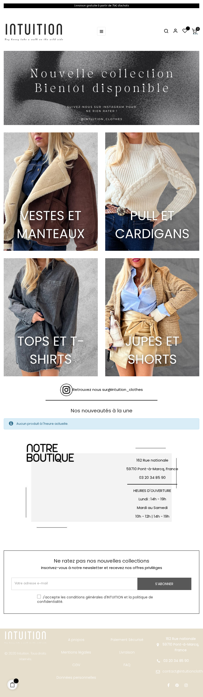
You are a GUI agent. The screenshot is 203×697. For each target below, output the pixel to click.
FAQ (127, 664)
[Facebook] (168, 685)
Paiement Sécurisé (127, 639)
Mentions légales (76, 652)
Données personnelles (76, 677)
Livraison (127, 652)
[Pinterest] (177, 685)
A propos (76, 639)
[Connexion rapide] (173, 31)
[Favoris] (184, 31)
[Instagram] (186, 685)
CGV (76, 664)
